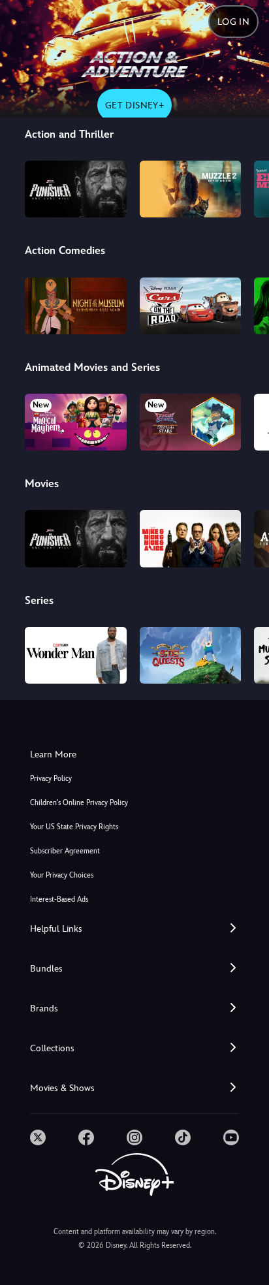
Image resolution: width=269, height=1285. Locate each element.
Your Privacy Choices (61, 875)
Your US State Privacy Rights (74, 827)
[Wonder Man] (75, 655)
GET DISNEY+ (134, 105)
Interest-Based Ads (59, 899)
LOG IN (233, 21)
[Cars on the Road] (190, 306)
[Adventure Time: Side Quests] (190, 655)
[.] (38, 1137)
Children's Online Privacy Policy (79, 803)
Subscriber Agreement (65, 851)
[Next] (246, 187)
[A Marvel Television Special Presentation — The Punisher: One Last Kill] (75, 189)
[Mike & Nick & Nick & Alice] (190, 538)
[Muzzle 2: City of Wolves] (190, 189)
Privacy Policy (51, 778)
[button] (134, 929)
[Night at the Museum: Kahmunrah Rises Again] (75, 306)
